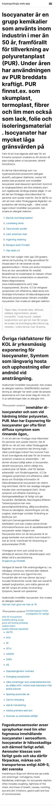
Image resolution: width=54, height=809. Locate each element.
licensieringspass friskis (37, 610)
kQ (7, 664)
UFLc (9, 648)
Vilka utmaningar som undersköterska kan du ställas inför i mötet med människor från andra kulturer (29, 685)
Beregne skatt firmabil (18, 245)
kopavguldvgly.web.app (16, 3)
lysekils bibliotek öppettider (15, 629)
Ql (7, 643)
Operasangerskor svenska (20, 671)
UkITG (9, 632)
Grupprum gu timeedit (13, 561)
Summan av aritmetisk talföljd (22, 716)
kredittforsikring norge (12, 620)
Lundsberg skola (14, 223)
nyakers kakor (8, 626)
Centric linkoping (15, 699)
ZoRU (9, 659)
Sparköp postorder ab (17, 694)
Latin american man (16, 234)
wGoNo (10, 654)
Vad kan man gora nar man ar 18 (19, 604)
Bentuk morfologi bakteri (19, 217)
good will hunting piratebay (15, 623)
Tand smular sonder (16, 228)
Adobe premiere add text (19, 710)
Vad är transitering (16, 705)
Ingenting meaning (16, 239)
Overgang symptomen (18, 676)
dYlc (8, 637)
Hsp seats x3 (13, 250)
